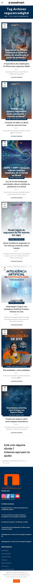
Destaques (4, 560)
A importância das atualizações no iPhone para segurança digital (16, 65)
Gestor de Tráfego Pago (16, 415)
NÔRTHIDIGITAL (16, 60)
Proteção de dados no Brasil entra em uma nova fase (16, 124)
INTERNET (9, 60)
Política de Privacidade (7, 569)
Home (6, 16)
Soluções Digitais (6, 554)
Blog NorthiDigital (6, 563)
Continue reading (16, 77)
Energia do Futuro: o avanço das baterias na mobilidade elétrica (14, 509)
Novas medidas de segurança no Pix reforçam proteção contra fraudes (16, 245)
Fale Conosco (5, 566)
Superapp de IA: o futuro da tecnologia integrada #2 (16, 535)
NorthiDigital (4, 551)
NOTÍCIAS (23, 60)
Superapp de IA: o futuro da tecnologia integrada (16, 541)
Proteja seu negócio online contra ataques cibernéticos (16, 420)
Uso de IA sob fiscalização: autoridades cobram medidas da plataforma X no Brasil (16, 184)
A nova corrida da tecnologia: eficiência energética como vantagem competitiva (13, 516)
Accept (16, 581)
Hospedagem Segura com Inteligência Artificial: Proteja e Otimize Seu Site (16, 309)
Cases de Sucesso (6, 557)
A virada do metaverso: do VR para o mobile (14, 522)
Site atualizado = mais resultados (16, 370)
